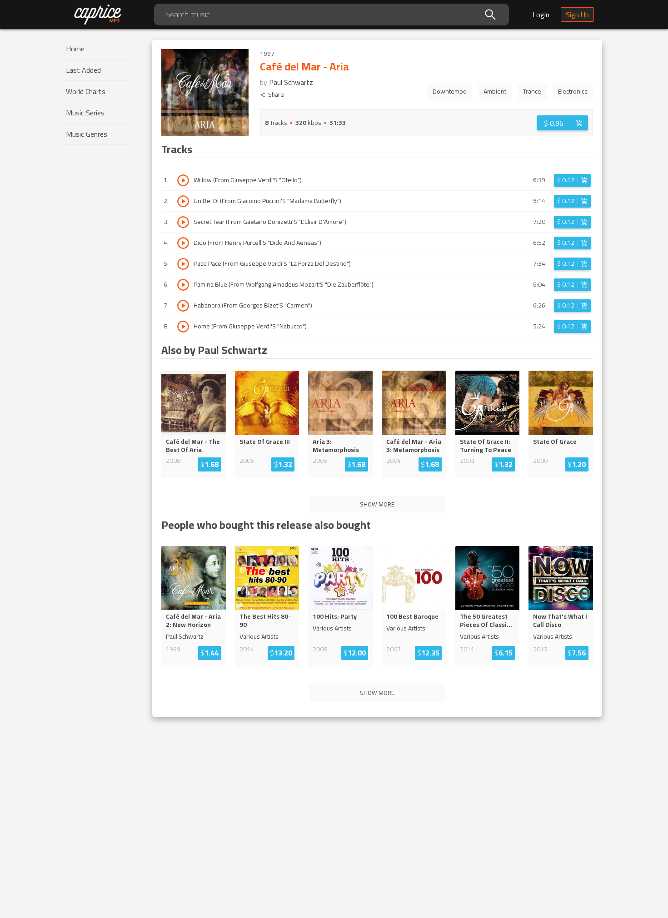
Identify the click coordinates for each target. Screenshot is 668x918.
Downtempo (450, 91)
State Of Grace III (264, 441)
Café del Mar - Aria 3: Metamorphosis (413, 445)
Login (541, 14)
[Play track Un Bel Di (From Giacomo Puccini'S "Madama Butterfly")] (183, 201)
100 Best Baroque (412, 616)
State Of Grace (555, 441)
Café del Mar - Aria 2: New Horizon (193, 620)
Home (75, 48)
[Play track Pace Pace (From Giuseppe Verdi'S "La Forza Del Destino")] (183, 264)
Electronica (573, 91)
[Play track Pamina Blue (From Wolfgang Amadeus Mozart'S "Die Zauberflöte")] (183, 284)
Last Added (83, 70)
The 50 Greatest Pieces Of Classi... (486, 620)
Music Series (85, 112)
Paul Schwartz (291, 82)
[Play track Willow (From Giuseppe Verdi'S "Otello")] (183, 180)
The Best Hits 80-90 (265, 620)
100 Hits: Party (335, 616)
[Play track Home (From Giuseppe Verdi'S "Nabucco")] (183, 326)
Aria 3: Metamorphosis (336, 445)
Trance (532, 91)
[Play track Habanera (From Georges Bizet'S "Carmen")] (183, 305)
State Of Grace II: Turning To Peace (485, 445)
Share (276, 94)
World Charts (85, 91)
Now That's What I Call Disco (560, 620)
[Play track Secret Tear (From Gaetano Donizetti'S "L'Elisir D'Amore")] (183, 222)
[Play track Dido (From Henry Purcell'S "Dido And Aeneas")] (183, 243)
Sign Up (577, 14)
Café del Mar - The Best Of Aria (193, 445)
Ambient (495, 91)
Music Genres (86, 134)
